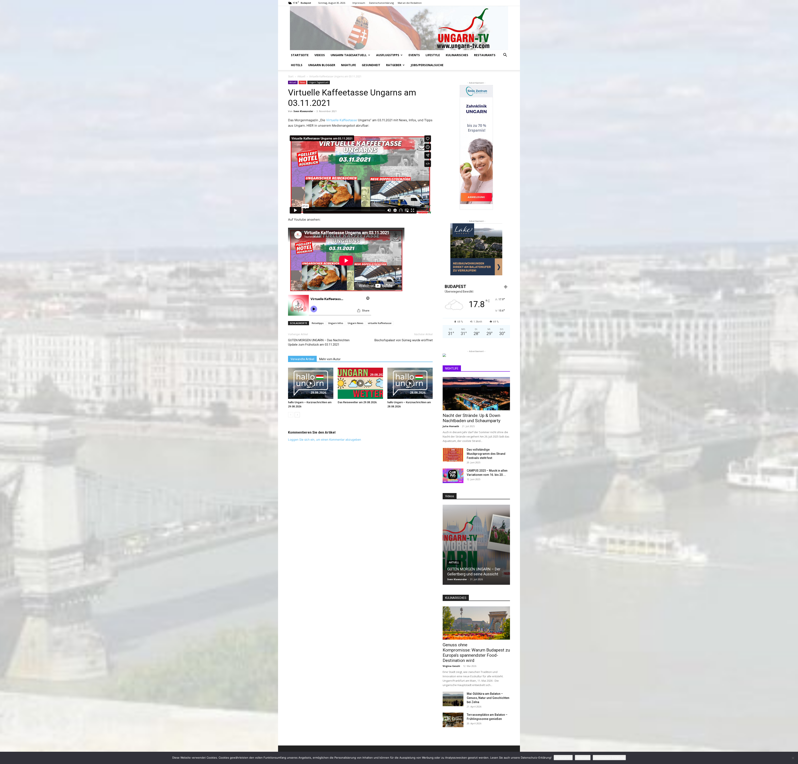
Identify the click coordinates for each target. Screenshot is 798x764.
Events (414, 55)
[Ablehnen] (793, 758)
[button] (505, 55)
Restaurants (484, 55)
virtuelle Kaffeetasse (380, 323)
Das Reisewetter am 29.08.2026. (357, 402)
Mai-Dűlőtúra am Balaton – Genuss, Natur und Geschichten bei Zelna (488, 698)
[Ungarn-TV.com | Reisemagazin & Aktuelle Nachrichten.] (399, 28)
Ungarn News (355, 323)
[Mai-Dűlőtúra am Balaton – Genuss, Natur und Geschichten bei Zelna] (453, 699)
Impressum (358, 2)
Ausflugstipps (387, 55)
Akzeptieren (563, 757)
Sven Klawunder (303, 111)
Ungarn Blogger (321, 65)
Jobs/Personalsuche (427, 65)
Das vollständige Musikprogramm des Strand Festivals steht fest (486, 454)
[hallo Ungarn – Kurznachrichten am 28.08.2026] (410, 383)
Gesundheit (371, 65)
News (302, 82)
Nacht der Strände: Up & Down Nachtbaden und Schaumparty (471, 418)
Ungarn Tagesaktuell (349, 55)
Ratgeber (393, 65)
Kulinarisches (457, 55)
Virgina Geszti (451, 666)
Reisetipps (318, 323)
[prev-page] (290, 414)
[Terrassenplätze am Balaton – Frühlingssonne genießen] (453, 720)
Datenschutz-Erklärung (609, 757)
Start (290, 76)
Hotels (296, 65)
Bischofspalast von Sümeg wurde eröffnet (403, 340)
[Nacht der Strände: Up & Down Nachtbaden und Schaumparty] (476, 393)
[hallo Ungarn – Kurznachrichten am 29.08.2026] (310, 383)
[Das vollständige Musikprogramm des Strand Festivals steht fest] (453, 455)
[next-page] (297, 414)
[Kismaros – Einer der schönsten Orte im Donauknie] (493, 545)
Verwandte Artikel (302, 359)
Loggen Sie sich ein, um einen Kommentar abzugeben (324, 439)
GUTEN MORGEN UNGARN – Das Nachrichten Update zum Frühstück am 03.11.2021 (319, 342)
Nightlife (348, 65)
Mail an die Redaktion (410, 2)
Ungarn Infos (335, 323)
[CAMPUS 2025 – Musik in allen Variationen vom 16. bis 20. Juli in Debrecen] (453, 476)
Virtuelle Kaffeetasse (341, 120)
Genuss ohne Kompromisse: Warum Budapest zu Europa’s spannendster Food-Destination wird (476, 652)
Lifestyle (433, 55)
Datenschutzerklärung (381, 2)
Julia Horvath (451, 426)
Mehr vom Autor (330, 359)
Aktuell (301, 76)
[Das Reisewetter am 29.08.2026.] (360, 383)
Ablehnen (582, 757)
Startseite (300, 55)
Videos (319, 55)
